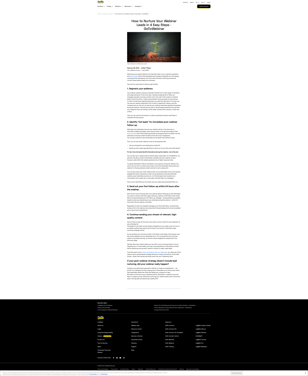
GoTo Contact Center (172, 336)
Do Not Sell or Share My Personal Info (167, 369)
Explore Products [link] (203, 6)
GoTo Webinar (169, 343)
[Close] (305, 373)
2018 (145, 64)
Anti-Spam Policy (124, 369)
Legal (99, 329)
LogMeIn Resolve (201, 332)
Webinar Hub (135, 325)
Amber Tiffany (146, 68)
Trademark (140, 369)
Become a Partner (137, 336)
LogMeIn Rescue (201, 329)
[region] (154, 373)
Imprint (133, 369)
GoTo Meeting (169, 339)
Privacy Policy (114, 369)
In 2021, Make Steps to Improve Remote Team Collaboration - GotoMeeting (173, 307)
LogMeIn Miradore (201, 346)
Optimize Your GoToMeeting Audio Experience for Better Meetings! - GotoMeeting (174, 305)
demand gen (134, 76)
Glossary (134, 343)
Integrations (135, 332)
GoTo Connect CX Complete (174, 332)
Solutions (118, 6)
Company (138, 6)
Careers (100, 336)
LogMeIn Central (201, 339)
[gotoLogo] (101, 2)
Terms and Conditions (103, 369)
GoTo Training (169, 346)
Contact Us (185, 2)
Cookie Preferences (151, 369)
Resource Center (136, 329)
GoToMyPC (199, 336)
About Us (100, 325)
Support (192, 2)
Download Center (136, 339)
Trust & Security (102, 343)
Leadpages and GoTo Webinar (105, 305)
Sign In (208, 2)
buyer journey (131, 133)
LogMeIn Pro (199, 343)
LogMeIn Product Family (203, 325)
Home (99, 14)
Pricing (109, 6)
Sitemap (182, 369)
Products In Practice (108, 14)
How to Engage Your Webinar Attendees (108, 310)
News (99, 346)
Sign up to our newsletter (192, 369)
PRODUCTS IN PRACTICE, (137, 64)
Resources (128, 6)
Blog (132, 350)
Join (196, 2)
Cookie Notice (104, 374)
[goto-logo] (154, 317)
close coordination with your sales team (154, 252)
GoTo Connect (169, 325)
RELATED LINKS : (102, 303)
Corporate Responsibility (105, 332)
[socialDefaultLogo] (113, 358)
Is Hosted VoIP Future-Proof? (161, 310)
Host (202, 2)
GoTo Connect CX (170, 329)
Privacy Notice (93, 374)
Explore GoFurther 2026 (104, 307)
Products (100, 6)
